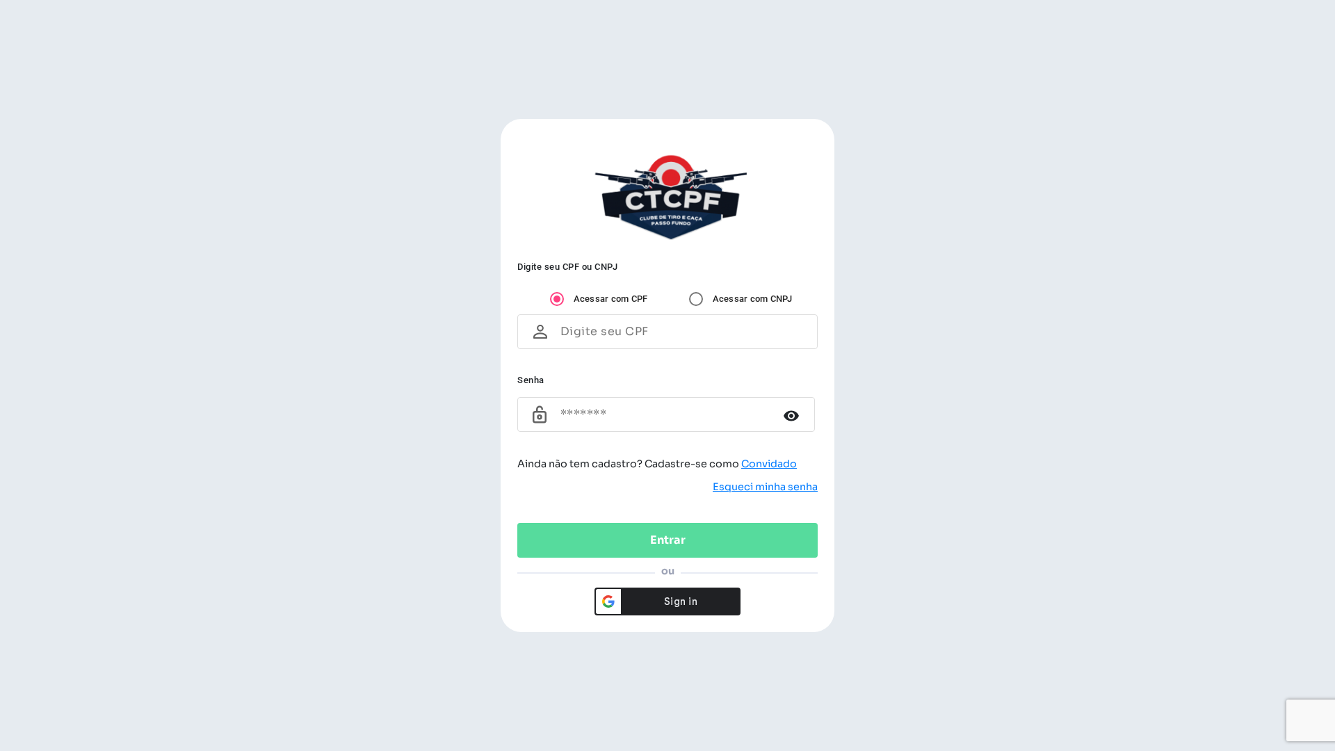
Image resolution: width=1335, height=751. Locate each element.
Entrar (668, 540)
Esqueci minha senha (765, 487)
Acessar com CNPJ (753, 298)
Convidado (769, 464)
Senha (530, 380)
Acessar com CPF (611, 298)
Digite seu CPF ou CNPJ (567, 266)
